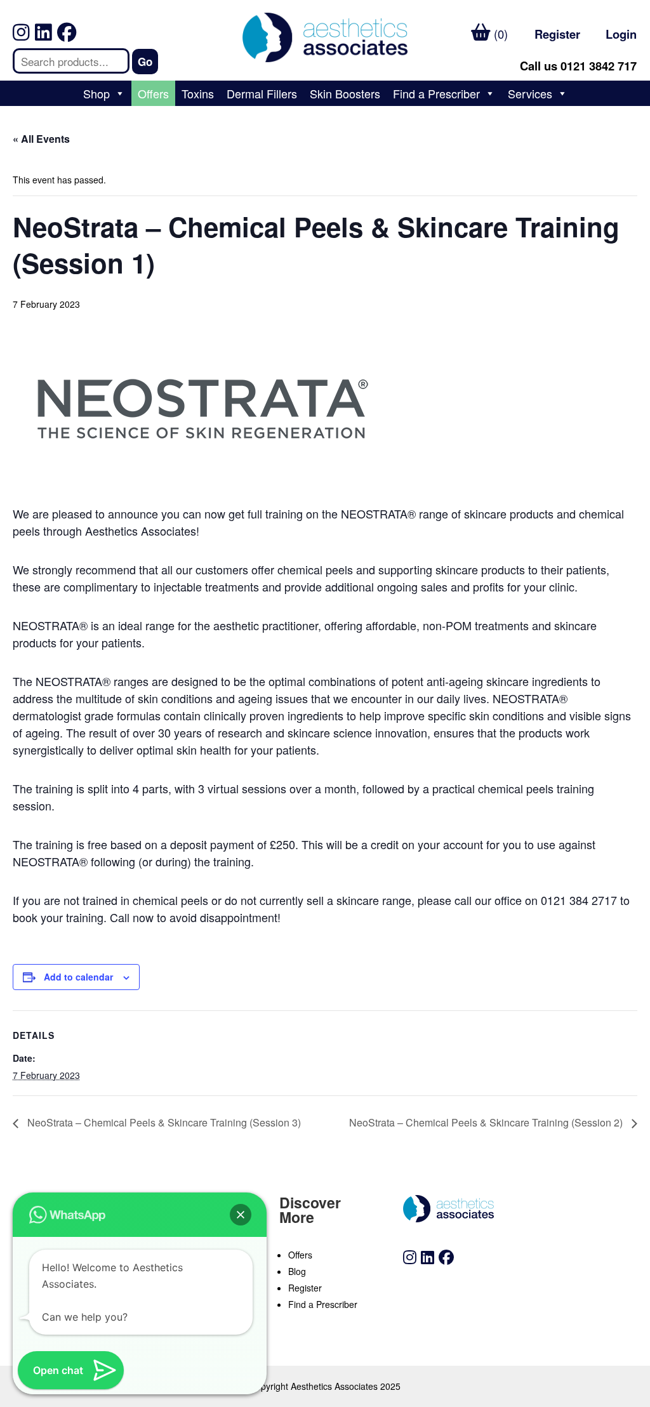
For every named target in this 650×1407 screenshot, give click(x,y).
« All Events (41, 138)
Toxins (198, 93)
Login (621, 34)
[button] (240, 1214)
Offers (153, 93)
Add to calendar (78, 976)
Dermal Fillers (262, 93)
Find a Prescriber (436, 93)
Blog (297, 1271)
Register (557, 34)
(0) (499, 33)
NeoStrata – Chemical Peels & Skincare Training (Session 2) (487, 1122)
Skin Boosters (345, 93)
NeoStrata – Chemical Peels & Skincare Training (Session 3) (163, 1122)
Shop (96, 93)
